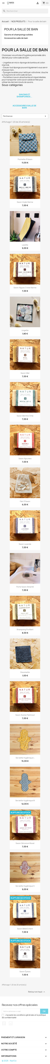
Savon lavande (25, 544)
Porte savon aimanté (25, 587)
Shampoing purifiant (25, 629)
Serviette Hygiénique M (25, 800)
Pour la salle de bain (21, 29)
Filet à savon (25, 501)
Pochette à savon (25, 159)
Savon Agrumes (25, 458)
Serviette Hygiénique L (25, 758)
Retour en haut (37, 991)
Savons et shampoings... (24, 95)
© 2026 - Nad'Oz (9, 1060)
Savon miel (25, 373)
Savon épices (25, 971)
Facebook (4, 1023)
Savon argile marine (25, 202)
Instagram (11, 1023)
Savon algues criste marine (25, 287)
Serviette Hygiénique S (25, 886)
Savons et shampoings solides (18, 34)
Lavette (25, 245)
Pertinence (25, 116)
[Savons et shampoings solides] (24, 91)
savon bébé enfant (25, 929)
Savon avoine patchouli (25, 715)
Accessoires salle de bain (16, 38)
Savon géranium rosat (25, 843)
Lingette (25, 330)
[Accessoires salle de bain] (24, 102)
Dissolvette (25, 672)
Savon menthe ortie (25, 416)
